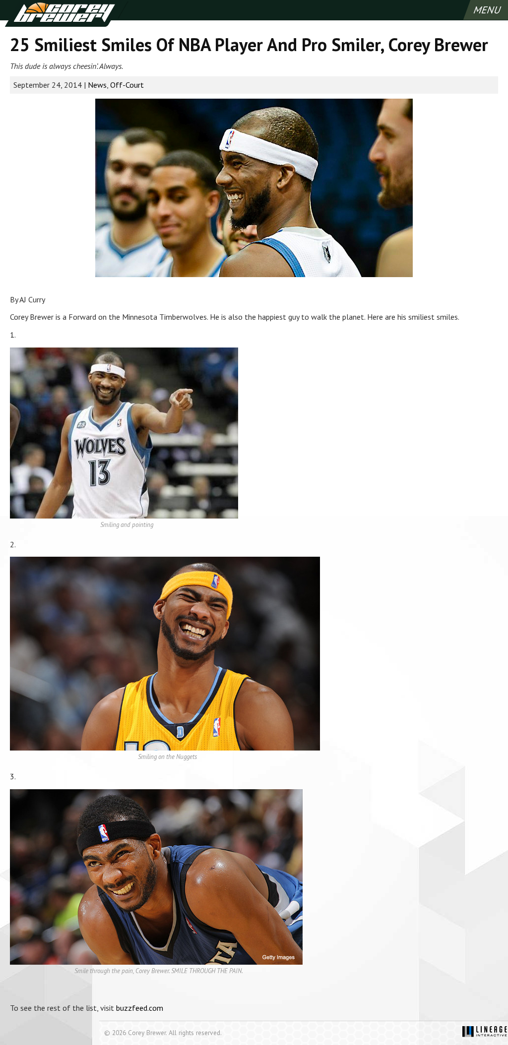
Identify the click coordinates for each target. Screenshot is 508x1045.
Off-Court (127, 85)
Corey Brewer (64, 13)
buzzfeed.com (139, 1008)
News (97, 85)
